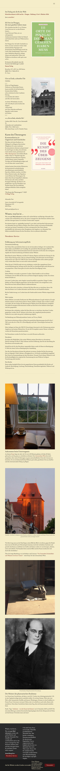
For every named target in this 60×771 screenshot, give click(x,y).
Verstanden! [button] (49, 765)
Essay (12, 454)
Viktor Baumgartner (10, 154)
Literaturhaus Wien (40, 456)
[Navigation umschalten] (54, 3)
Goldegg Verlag (9, 194)
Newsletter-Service (12, 236)
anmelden (11, 17)
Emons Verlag (9, 66)
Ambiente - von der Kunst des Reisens (23, 709)
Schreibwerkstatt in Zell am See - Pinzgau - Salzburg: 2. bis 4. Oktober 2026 (27, 14)
